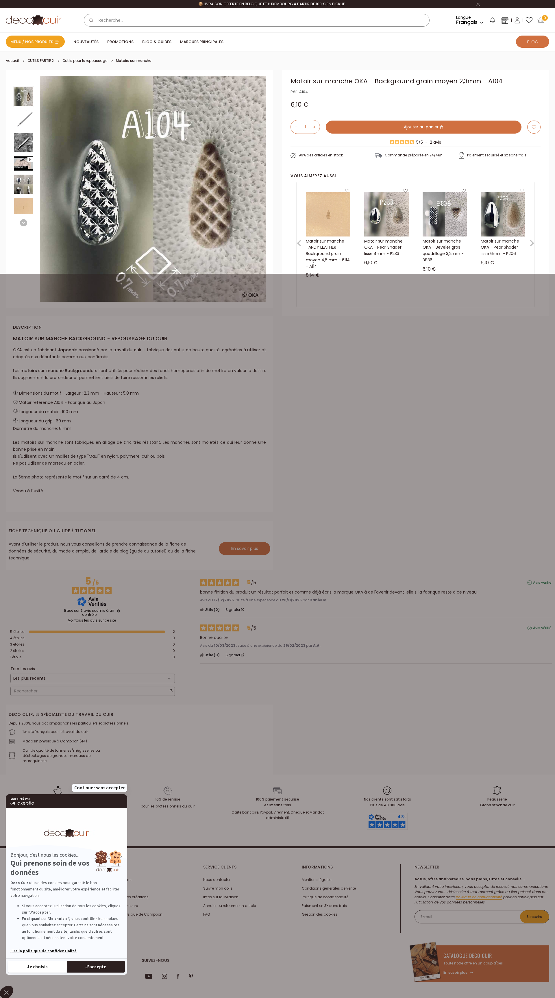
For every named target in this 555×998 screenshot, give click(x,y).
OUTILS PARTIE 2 (40, 60)
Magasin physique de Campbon (133, 914)
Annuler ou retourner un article (229, 905)
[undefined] (118, 611)
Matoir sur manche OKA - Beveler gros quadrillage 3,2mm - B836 (443, 250)
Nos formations (118, 879)
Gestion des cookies (319, 914)
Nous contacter (216, 879)
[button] (492, 21)
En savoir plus (244, 548)
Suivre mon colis (217, 888)
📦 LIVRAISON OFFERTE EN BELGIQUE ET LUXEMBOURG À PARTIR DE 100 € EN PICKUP (271, 4)
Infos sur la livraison (220, 896)
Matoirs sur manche (133, 60)
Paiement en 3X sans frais (324, 905)
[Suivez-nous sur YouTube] (149, 976)
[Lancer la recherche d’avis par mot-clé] (171, 691)
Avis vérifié (542, 582)
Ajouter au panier (422, 127)
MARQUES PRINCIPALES (201, 42)
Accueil (12, 60)
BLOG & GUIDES (156, 42)
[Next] (23, 222)
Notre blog (113, 888)
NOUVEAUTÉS (86, 42)
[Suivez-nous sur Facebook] (178, 976)
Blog (532, 42)
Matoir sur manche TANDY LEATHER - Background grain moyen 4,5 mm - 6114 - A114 (328, 253)
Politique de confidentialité (325, 896)
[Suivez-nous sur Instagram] (164, 976)
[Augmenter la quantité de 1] (316, 127)
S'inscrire (534, 916)
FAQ (206, 914)
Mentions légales (317, 879)
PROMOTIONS (120, 42)
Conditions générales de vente (329, 888)
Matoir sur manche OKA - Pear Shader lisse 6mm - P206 (500, 247)
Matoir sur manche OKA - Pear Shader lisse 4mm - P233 (383, 247)
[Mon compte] (517, 20)
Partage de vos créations (126, 896)
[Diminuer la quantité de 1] (294, 127)
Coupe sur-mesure (121, 905)
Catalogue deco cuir (467, 955)
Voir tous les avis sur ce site (92, 620)
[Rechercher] (91, 20)
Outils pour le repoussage (84, 60)
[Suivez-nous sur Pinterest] (191, 976)
